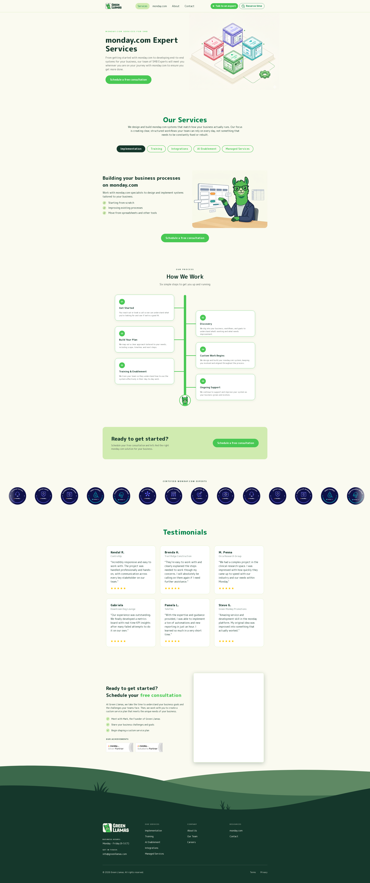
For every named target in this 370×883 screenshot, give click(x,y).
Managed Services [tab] (238, 149)
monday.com (159, 6)
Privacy (263, 872)
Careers (191, 842)
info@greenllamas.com (115, 854)
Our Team (192, 836)
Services (142, 6)
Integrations (151, 848)
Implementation (153, 830)
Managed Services (154, 853)
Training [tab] (156, 149)
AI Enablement (152, 842)
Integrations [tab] (179, 149)
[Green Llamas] (114, 6)
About (176, 6)
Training (149, 836)
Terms (253, 872)
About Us (192, 830)
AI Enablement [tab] (207, 149)
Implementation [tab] (130, 149)
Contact (189, 6)
